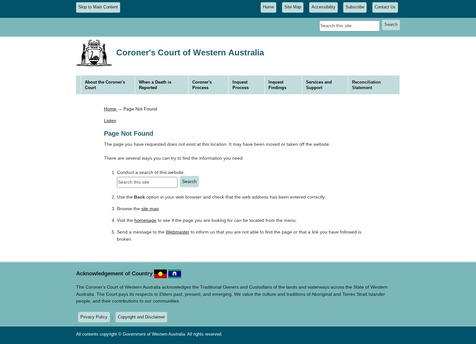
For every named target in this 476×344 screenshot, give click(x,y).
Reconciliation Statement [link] (366, 85)
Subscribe (355, 7)
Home (268, 7)
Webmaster (177, 232)
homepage (145, 220)
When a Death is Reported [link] (155, 85)
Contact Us (385, 7)
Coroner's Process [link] (202, 85)
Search (391, 24)
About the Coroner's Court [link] (105, 85)
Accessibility (323, 7)
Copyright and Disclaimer (141, 317)
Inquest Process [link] (240, 85)
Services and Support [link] (319, 85)
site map (150, 208)
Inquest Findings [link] (277, 85)
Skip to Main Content (98, 7)
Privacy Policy (94, 317)
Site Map (292, 7)
